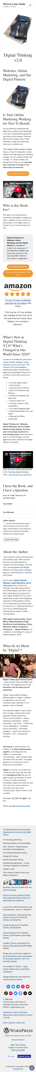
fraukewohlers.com (17, 1007)
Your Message (8, 512)
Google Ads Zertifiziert (18, 1039)
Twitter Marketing (9, 933)
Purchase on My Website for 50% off (18, 273)
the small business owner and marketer (17, 956)
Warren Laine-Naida (14, 4)
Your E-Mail (8, 504)
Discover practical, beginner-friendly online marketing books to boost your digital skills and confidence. (17, 897)
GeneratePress (18, 1069)
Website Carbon (24, 1056)
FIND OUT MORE (18, 1050)
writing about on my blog (16, 593)
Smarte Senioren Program (12, 979)
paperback (22, 248)
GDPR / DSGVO (9, 521)
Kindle (9, 248)
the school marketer (13, 959)
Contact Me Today (11, 540)
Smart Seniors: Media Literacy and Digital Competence (16, 969)
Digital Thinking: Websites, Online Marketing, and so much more (17, 582)
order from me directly (15, 253)
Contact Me (20, 1023)
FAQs (5, 1023)
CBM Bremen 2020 (23, 806)
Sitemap (12, 1023)
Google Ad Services (10, 925)
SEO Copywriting (9, 915)
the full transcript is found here (20, 475)
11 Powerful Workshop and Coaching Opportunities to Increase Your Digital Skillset (17, 832)
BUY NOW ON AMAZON (18, 174)
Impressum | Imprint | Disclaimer (15, 1012)
